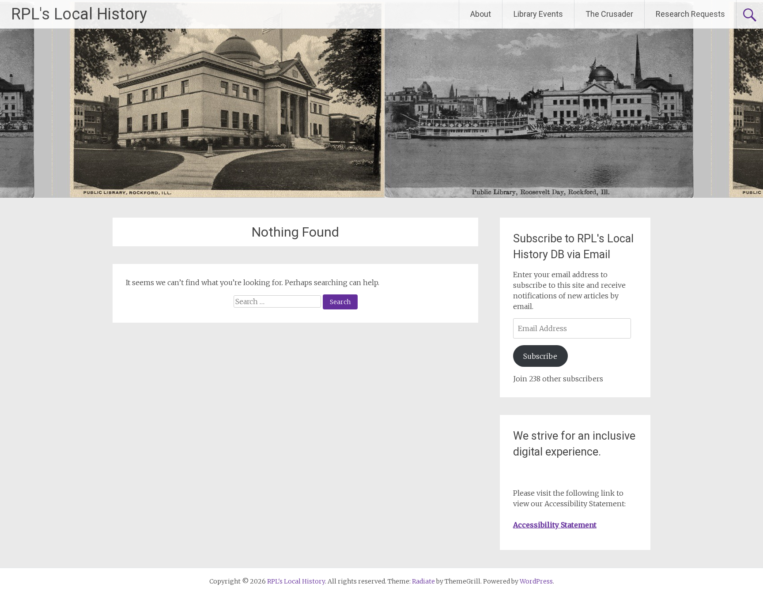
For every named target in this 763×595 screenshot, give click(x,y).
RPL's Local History (79, 14)
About (480, 14)
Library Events (538, 14)
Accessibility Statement (555, 524)
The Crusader (609, 14)
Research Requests (690, 14)
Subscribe (540, 356)
